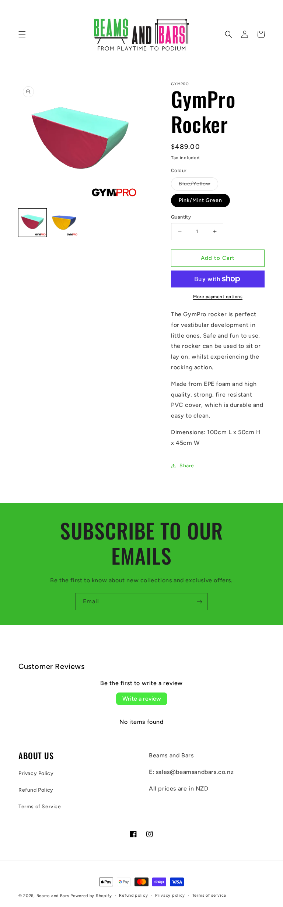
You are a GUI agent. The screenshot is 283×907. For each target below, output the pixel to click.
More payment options (217, 296)
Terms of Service (39, 806)
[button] (22, 34)
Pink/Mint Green (200, 200)
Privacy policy (170, 895)
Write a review (141, 698)
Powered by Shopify (91, 895)
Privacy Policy (35, 773)
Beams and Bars (52, 895)
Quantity (181, 217)
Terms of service (209, 895)
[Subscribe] (199, 601)
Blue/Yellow (198, 185)
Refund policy (133, 895)
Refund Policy (35, 790)
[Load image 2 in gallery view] (64, 223)
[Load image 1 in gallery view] (32, 223)
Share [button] (186, 466)
